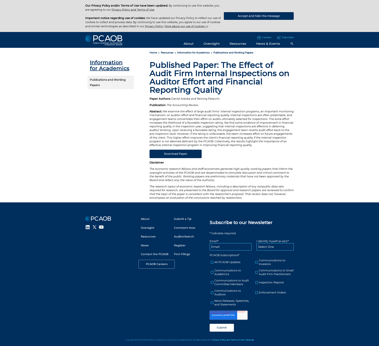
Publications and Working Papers (233, 52)
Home (153, 52)
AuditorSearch (184, 236)
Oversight (147, 227)
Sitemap (250, 340)
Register (180, 245)
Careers (266, 37)
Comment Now (184, 227)
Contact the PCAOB (154, 254)
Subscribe (288, 37)
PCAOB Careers (156, 264)
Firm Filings (182, 254)
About (145, 219)
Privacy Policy (154, 26)
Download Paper (175, 153)
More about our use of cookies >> (186, 26)
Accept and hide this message (259, 16)
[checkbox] (252, 282)
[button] (292, 43)
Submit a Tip (182, 219)
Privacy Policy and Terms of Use (133, 9)
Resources (167, 52)
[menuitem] (188, 43)
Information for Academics (193, 52)
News (144, 245)
